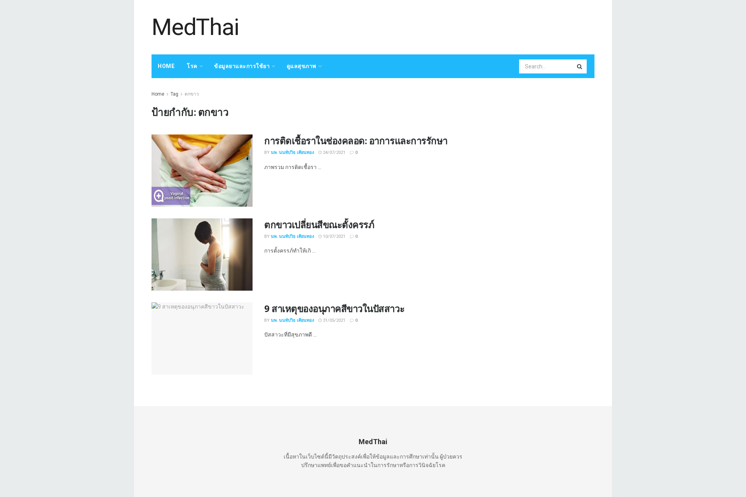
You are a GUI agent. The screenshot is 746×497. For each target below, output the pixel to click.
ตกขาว (192, 94)
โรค (192, 66)
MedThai (195, 27)
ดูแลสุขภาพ (301, 66)
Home (166, 66)
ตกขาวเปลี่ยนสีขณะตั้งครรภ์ (319, 224)
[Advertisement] (453, 26)
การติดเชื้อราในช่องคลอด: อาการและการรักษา (356, 140)
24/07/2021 (333, 152)
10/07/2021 (333, 236)
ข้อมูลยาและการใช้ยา (242, 66)
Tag (174, 94)
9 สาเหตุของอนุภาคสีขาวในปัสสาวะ (334, 308)
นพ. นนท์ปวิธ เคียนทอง (292, 152)
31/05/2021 (333, 320)
